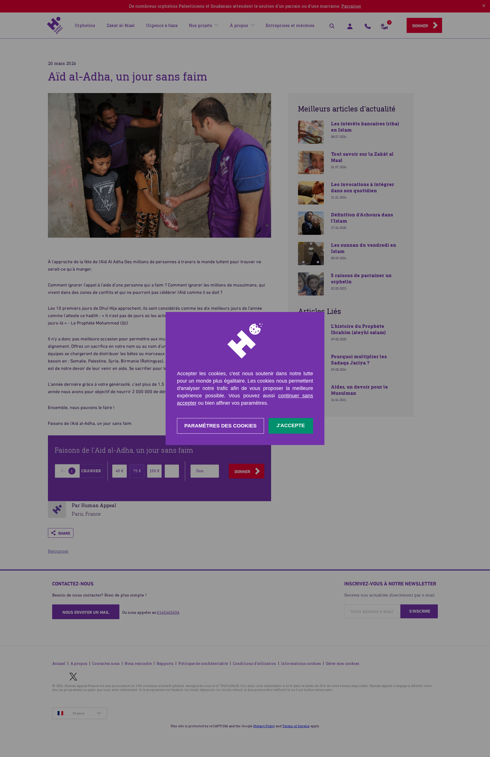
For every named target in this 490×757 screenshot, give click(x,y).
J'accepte (290, 425)
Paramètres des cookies (220, 426)
